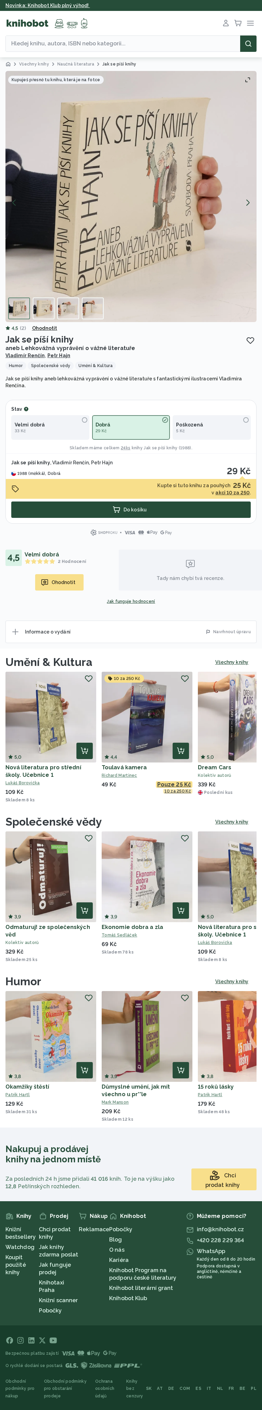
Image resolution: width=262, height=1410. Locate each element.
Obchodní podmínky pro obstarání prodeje (65, 1388)
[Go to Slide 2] (44, 308)
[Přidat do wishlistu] (250, 340)
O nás (117, 1250)
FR (231, 1388)
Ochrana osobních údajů (104, 1388)
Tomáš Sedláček (119, 935)
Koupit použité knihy (15, 1265)
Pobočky (50, 1310)
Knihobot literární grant (141, 1288)
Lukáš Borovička (22, 783)
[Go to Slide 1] (19, 308)
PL (254, 1388)
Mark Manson (115, 1102)
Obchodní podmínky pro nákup (20, 1388)
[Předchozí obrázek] (14, 203)
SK (149, 1388)
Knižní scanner (58, 1300)
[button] (131, 196)
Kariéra (119, 1260)
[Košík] (238, 23)
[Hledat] (248, 43)
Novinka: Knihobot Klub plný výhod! (47, 5)
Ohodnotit (44, 328)
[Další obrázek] (248, 203)
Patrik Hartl (17, 1094)
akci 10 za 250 (232, 492)
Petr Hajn (58, 355)
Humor (23, 981)
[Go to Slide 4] (93, 308)
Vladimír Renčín (25, 355)
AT (160, 1388)
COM (184, 1388)
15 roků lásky (216, 1087)
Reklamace (94, 1229)
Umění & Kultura (49, 662)
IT (209, 1388)
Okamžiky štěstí (27, 1087)
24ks (125, 448)
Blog (115, 1239)
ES (198, 1388)
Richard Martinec (119, 775)
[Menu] (250, 23)
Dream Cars (214, 767)
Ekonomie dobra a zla (132, 927)
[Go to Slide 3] (68, 308)
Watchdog (19, 1247)
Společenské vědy (53, 821)
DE (171, 1388)
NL (220, 1388)
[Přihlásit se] (226, 23)
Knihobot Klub (128, 1298)
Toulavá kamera (124, 767)
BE (242, 1388)
